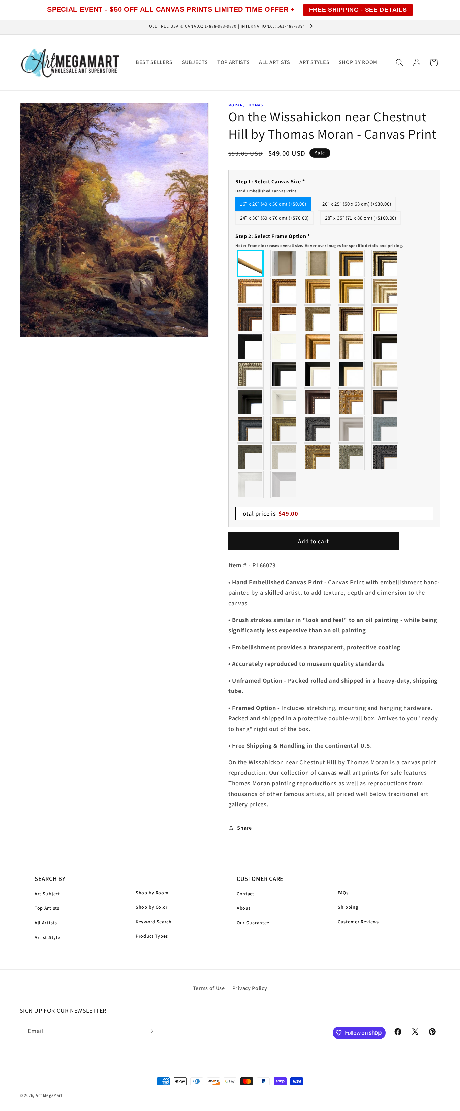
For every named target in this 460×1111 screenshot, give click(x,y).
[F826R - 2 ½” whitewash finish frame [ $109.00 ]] (284, 457)
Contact (245, 894)
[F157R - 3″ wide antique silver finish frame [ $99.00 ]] (385, 291)
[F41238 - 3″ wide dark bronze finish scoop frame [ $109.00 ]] (318, 402)
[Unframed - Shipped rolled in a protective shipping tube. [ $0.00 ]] (250, 263)
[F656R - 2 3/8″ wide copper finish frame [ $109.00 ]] (284, 291)
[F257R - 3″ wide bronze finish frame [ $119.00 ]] (318, 291)
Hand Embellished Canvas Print (266, 190)
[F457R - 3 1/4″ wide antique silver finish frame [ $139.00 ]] (351, 346)
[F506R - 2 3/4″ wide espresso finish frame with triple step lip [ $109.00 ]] (385, 346)
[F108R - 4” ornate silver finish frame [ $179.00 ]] (351, 457)
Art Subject (47, 894)
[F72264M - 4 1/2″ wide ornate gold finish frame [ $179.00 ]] (351, 402)
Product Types (152, 936)
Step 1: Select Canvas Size (270, 185)
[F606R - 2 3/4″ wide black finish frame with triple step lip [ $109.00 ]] (284, 374)
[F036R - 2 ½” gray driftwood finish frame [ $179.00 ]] (385, 429)
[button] (399, 62)
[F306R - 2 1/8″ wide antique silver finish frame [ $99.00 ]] (318, 319)
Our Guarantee (253, 923)
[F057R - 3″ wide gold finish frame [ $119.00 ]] (351, 291)
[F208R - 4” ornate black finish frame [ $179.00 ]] (385, 457)
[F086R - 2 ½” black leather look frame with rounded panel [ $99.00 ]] (250, 429)
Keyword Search (154, 922)
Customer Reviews (358, 922)
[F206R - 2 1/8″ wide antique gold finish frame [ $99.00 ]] (284, 319)
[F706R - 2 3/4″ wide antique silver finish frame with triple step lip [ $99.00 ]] (385, 374)
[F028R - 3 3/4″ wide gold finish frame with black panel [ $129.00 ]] (351, 263)
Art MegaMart (49, 1095)
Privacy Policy (249, 988)
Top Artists (47, 908)
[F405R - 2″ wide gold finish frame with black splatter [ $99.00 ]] (385, 319)
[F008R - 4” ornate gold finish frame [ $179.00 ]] (318, 457)
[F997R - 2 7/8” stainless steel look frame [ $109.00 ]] (250, 484)
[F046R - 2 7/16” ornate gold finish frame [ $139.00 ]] (284, 429)
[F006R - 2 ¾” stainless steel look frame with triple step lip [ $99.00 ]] (351, 429)
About (243, 908)
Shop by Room (152, 893)
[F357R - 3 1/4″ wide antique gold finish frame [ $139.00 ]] (318, 346)
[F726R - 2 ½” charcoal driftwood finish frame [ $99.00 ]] (250, 457)
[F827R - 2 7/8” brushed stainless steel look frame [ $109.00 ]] (284, 484)
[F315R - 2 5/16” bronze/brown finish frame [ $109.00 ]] (385, 402)
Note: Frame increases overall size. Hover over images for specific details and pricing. (319, 245)
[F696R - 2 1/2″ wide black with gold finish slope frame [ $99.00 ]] (351, 374)
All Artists (46, 923)
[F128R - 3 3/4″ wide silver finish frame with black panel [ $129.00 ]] (385, 263)
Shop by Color (152, 907)
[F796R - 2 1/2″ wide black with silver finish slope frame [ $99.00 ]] (318, 374)
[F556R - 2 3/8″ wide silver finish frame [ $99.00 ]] (250, 374)
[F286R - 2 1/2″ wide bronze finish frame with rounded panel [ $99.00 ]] (351, 319)
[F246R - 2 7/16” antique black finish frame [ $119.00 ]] (318, 429)
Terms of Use (209, 988)
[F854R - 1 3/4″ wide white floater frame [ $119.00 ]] (284, 402)
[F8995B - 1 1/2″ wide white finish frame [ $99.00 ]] (284, 346)
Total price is (268, 513)
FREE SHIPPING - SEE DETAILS (358, 9)
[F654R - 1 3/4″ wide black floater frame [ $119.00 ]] (250, 402)
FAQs (343, 893)
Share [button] (244, 827)
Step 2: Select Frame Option (319, 240)
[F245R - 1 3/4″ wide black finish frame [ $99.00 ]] (250, 346)
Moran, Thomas (245, 104)
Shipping (348, 907)
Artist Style (47, 937)
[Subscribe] (150, 1031)
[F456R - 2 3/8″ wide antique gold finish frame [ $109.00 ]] (250, 291)
